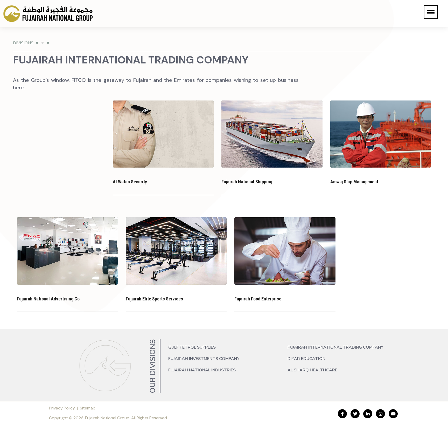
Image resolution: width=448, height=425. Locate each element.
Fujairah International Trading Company (335, 347)
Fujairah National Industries (202, 370)
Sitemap (87, 408)
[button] (431, 12)
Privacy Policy (62, 408)
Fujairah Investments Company (204, 359)
